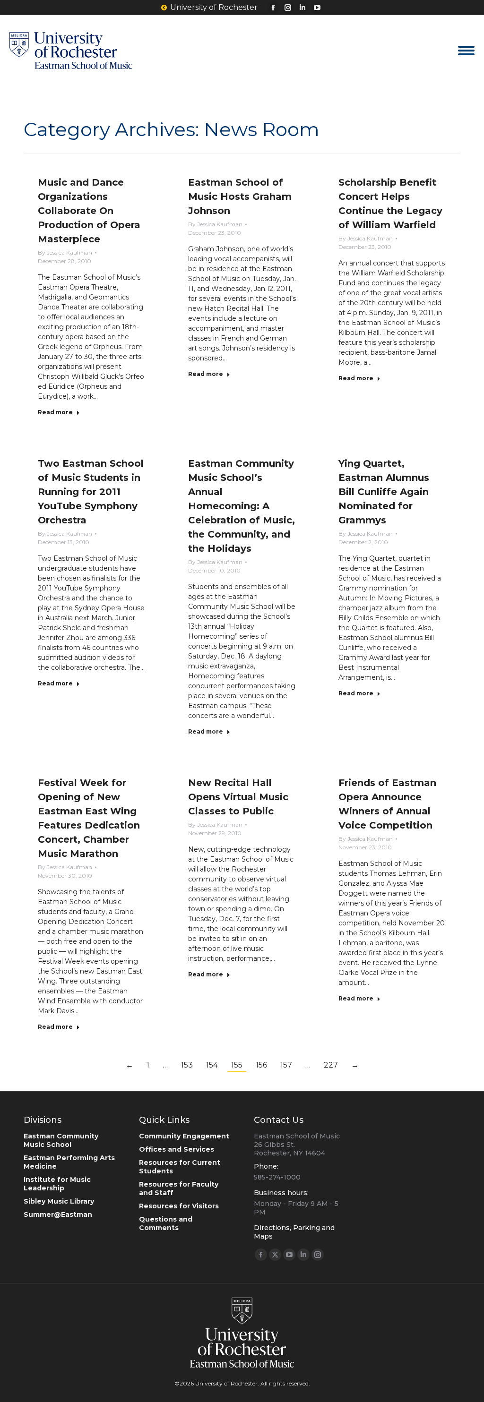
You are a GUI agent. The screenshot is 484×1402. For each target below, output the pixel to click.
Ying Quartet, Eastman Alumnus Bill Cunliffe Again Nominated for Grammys (383, 492)
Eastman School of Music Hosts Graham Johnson (240, 196)
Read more (55, 412)
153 (187, 1064)
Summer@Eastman (58, 1214)
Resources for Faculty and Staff (178, 1188)
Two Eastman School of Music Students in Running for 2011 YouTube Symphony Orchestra (91, 492)
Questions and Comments (165, 1223)
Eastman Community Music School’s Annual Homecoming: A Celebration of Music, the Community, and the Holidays (241, 506)
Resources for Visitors (179, 1206)
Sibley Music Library (59, 1201)
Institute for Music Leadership (57, 1183)
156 (261, 1064)
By (65, 252)
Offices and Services (176, 1149)
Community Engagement (184, 1136)
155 (236, 1064)
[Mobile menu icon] (466, 50)
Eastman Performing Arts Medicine (69, 1162)
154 (212, 1064)
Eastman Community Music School (61, 1140)
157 (286, 1064)
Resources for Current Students (179, 1166)
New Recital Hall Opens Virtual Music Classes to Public (238, 797)
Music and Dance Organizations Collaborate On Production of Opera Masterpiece (89, 211)
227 (331, 1064)
